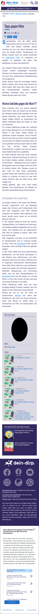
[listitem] (19, 570)
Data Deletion (7, 610)
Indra (18, 33)
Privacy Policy (32, 610)
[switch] (30, 576)
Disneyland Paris (13, 58)
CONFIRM (12, 602)
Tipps (15, 37)
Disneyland (21, 244)
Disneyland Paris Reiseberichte (11, 495)
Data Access (19, 610)
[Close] (35, 530)
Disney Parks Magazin (21, 13)
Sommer (10, 37)
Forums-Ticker (6, 499)
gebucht (18, 296)
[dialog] (19, 570)
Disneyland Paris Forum (9, 490)
